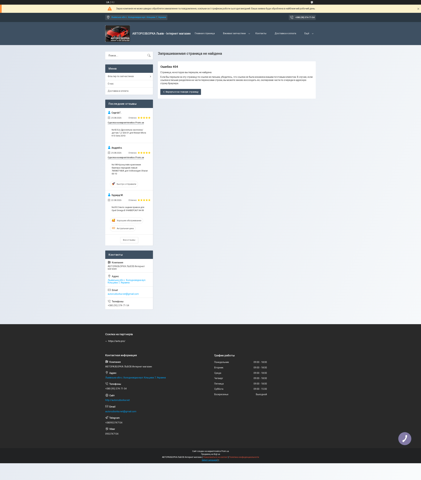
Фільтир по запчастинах (121, 76)
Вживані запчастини (234, 33)
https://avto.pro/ (116, 341)
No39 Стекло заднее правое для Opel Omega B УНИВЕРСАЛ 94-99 (128, 208)
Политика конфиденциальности (244, 457)
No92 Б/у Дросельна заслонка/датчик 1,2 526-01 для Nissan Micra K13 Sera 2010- (129, 133)
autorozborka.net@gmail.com (123, 294)
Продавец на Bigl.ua (210, 454)
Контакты (260, 33)
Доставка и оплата (285, 33)
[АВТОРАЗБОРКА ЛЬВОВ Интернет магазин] (117, 33)
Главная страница (205, 33)
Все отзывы (129, 240)
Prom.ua (225, 451)
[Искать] (149, 56)
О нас (111, 83)
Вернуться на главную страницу (182, 92)
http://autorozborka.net (117, 400)
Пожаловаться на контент (215, 457)
